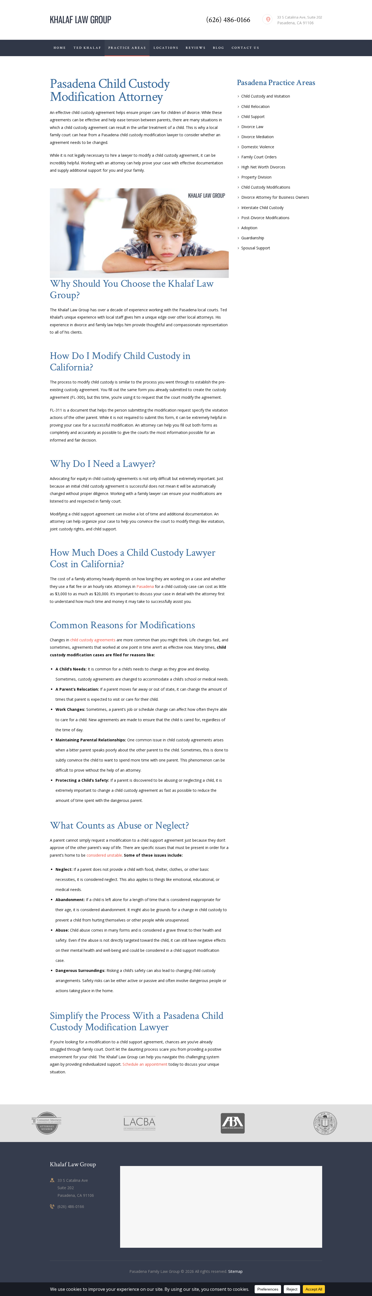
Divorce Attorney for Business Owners (275, 197)
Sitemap (235, 1271)
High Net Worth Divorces (263, 167)
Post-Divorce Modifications (265, 217)
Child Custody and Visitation (265, 96)
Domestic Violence (257, 146)
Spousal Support (255, 247)
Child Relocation (255, 106)
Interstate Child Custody (262, 207)
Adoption (249, 227)
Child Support (253, 116)
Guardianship (252, 237)
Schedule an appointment (145, 1064)
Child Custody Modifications (265, 187)
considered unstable (104, 855)
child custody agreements (92, 639)
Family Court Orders (259, 156)
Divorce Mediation (257, 136)
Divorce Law (252, 126)
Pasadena (145, 586)
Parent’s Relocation (78, 689)
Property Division (256, 177)
